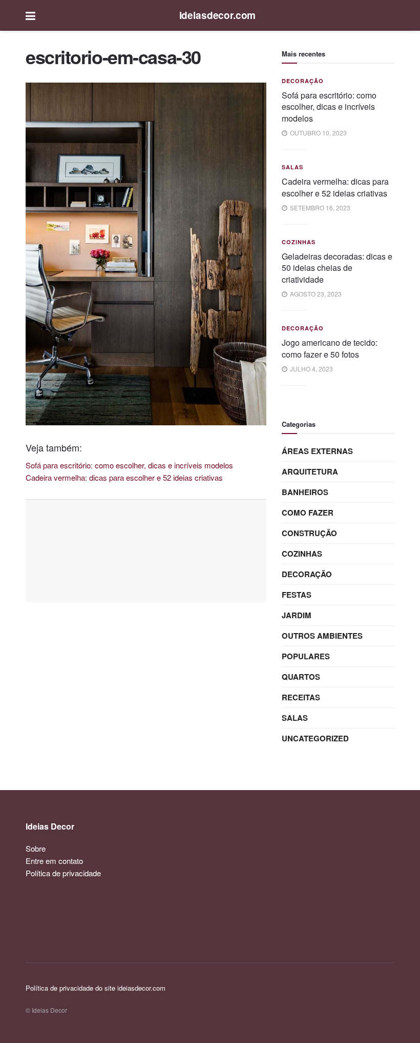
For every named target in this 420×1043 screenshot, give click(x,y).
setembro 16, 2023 (319, 207)
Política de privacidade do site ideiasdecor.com (95, 988)
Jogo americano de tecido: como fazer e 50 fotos (329, 348)
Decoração (303, 81)
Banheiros (305, 492)
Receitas (301, 697)
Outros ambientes (322, 635)
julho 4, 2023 (310, 368)
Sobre (36, 848)
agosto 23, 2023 (315, 293)
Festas (296, 594)
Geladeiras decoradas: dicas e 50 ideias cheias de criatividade (337, 267)
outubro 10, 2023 (317, 132)
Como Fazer (307, 512)
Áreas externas (317, 451)
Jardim (296, 615)
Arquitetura (310, 471)
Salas (292, 167)
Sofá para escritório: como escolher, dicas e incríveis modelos (329, 106)
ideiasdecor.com (217, 15)
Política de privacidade (63, 873)
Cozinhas (299, 242)
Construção (309, 533)
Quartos (301, 676)
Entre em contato (54, 860)
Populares (306, 656)
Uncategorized (315, 738)
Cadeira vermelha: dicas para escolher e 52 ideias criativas (335, 187)
